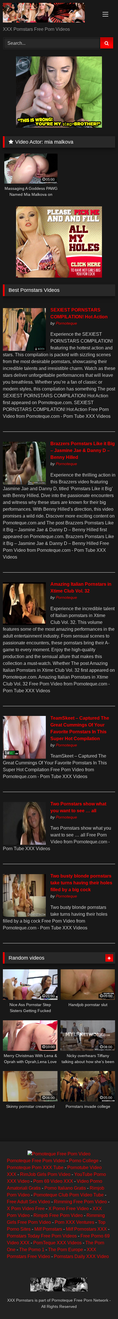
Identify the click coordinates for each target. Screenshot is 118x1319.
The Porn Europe (65, 1249)
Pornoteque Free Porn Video (36, 1160)
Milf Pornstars (48, 1229)
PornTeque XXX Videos (57, 1242)
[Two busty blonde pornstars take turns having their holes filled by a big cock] (24, 915)
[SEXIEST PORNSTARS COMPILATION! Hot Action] (24, 349)
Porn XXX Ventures (74, 1222)
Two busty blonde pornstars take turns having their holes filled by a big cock (81, 883)
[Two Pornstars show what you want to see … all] (24, 843)
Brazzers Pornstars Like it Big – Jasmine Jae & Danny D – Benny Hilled (82, 450)
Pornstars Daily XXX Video (81, 1256)
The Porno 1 (31, 1249)
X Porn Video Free (26, 1208)
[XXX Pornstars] (48, 14)
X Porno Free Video (68, 1208)
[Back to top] (100, 1302)
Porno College (84, 1160)
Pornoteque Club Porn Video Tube (69, 1194)
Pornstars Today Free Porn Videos (42, 1235)
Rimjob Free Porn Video (58, 1215)
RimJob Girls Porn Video (45, 1174)
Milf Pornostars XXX (86, 1229)
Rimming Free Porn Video (80, 1201)
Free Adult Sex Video (28, 1201)
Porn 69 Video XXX (53, 1181)
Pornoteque (66, 323)
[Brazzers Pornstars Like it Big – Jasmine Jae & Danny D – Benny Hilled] (24, 483)
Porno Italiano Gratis (65, 1188)
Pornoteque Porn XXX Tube (35, 1167)
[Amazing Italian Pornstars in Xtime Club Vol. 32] (24, 623)
